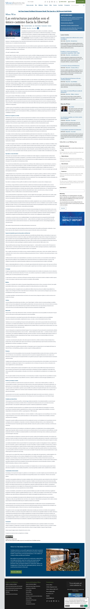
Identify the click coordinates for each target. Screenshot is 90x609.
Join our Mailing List (50, 598)
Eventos (55, 5)
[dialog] (76, 602)
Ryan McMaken (74, 81)
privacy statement (80, 203)
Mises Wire (11, 14)
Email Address (63, 187)
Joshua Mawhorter (75, 55)
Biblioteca (41, 5)
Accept (85, 605)
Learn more (81, 198)
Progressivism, (44, 25)
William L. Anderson (75, 94)
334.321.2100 (51, 591)
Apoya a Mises (29, 598)
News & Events (65, 163)
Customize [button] (67, 605)
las (27, 401)
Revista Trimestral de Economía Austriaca (14, 588)
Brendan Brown (74, 41)
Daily (63, 150)
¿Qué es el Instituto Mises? (31, 584)
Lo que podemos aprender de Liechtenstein (71, 129)
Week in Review (65, 156)
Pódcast (46, 5)
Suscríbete (60, 5)
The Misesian (65, 179)
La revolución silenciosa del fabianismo (70, 65)
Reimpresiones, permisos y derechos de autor (70, 25)
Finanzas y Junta (29, 594)
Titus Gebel (34, 28)
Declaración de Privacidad (31, 600)
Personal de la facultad (30, 604)
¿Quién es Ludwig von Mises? (11, 584)
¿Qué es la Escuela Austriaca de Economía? (14, 586)
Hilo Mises (8, 592)
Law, (34, 25)
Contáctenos (28, 602)
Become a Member (16, 572)
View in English (30, 1)
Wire (36, 5)
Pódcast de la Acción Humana (12, 594)
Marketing (62, 193)
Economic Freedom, (28, 25)
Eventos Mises (29, 590)
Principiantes (67, 5)
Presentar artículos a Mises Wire (67, 22)
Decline (82, 605)
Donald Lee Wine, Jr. (75, 67)
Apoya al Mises (80, 1)
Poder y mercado (29, 5)
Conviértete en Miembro (31, 588)
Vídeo (50, 5)
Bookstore (64, 171)
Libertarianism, (38, 25)
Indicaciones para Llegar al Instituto (33, 586)
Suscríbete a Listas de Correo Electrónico (34, 596)
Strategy (49, 25)
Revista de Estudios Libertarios (12, 590)
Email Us (48, 595)
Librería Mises (28, 592)
